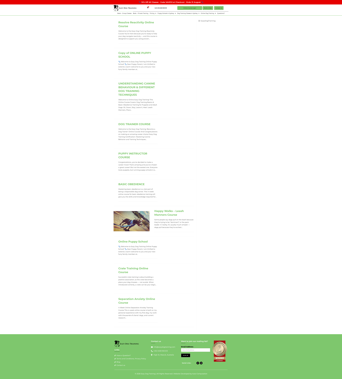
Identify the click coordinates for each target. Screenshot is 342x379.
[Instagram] (201, 363)
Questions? (221, 13)
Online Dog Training (207, 13)
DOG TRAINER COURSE (134, 124)
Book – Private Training (140, 13)
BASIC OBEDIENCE (131, 184)
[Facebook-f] (197, 363)
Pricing (152, 13)
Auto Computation (199, 374)
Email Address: (187, 347)
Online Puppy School (133, 241)
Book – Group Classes (124, 13)
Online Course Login (189, 8)
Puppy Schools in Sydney (166, 13)
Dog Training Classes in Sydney (187, 13)
